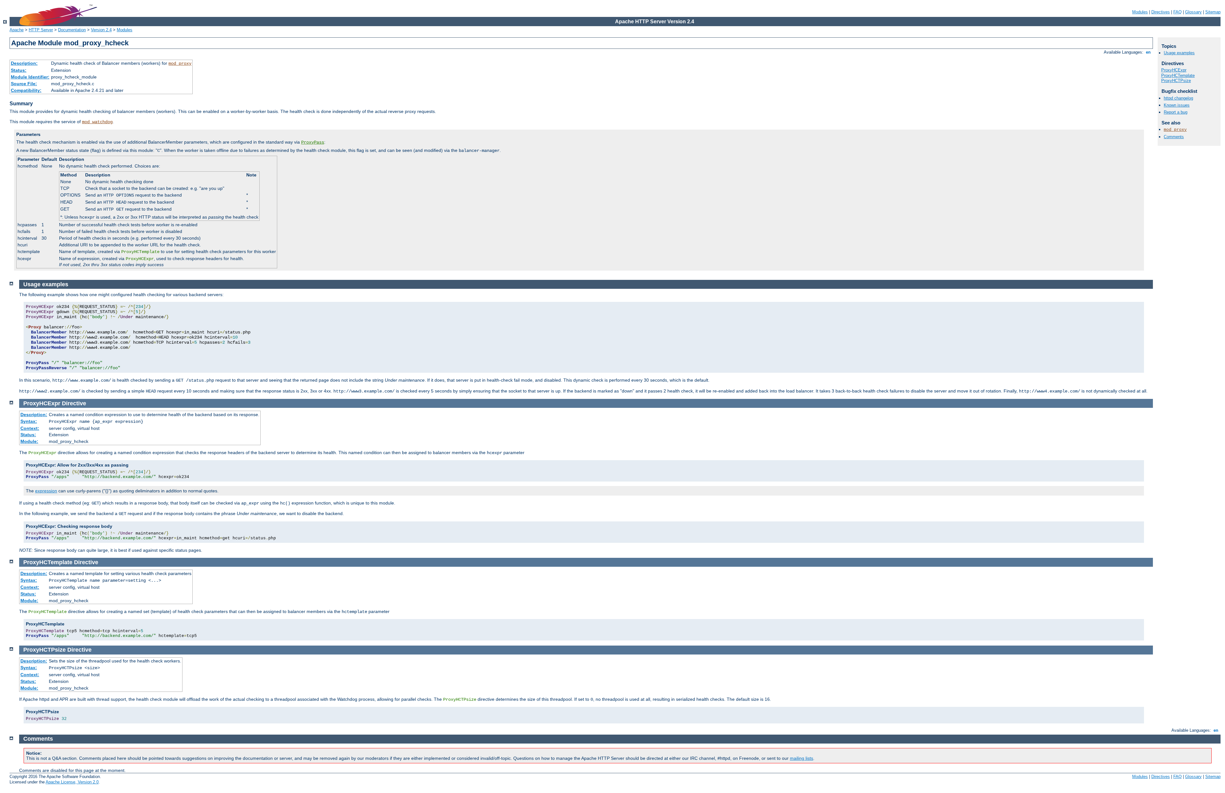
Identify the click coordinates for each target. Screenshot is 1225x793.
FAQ (1177, 12)
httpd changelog (1178, 98)
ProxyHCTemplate (1178, 75)
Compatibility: (26, 90)
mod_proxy (179, 63)
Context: (29, 428)
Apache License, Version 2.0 (72, 782)
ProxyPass (312, 142)
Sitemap (1213, 12)
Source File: (24, 83)
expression (46, 490)
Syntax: (28, 421)
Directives (1160, 12)
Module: (29, 441)
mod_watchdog (97, 121)
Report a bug (1175, 112)
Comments (1174, 136)
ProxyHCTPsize (1176, 80)
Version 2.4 (101, 29)
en (1148, 52)
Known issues (1177, 105)
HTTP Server (41, 29)
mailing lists (801, 758)
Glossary (1193, 12)
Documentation (72, 29)
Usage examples (1179, 52)
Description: (24, 63)
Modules (1140, 12)
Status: (18, 70)
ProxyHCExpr (1173, 70)
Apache (17, 29)
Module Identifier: (30, 76)
